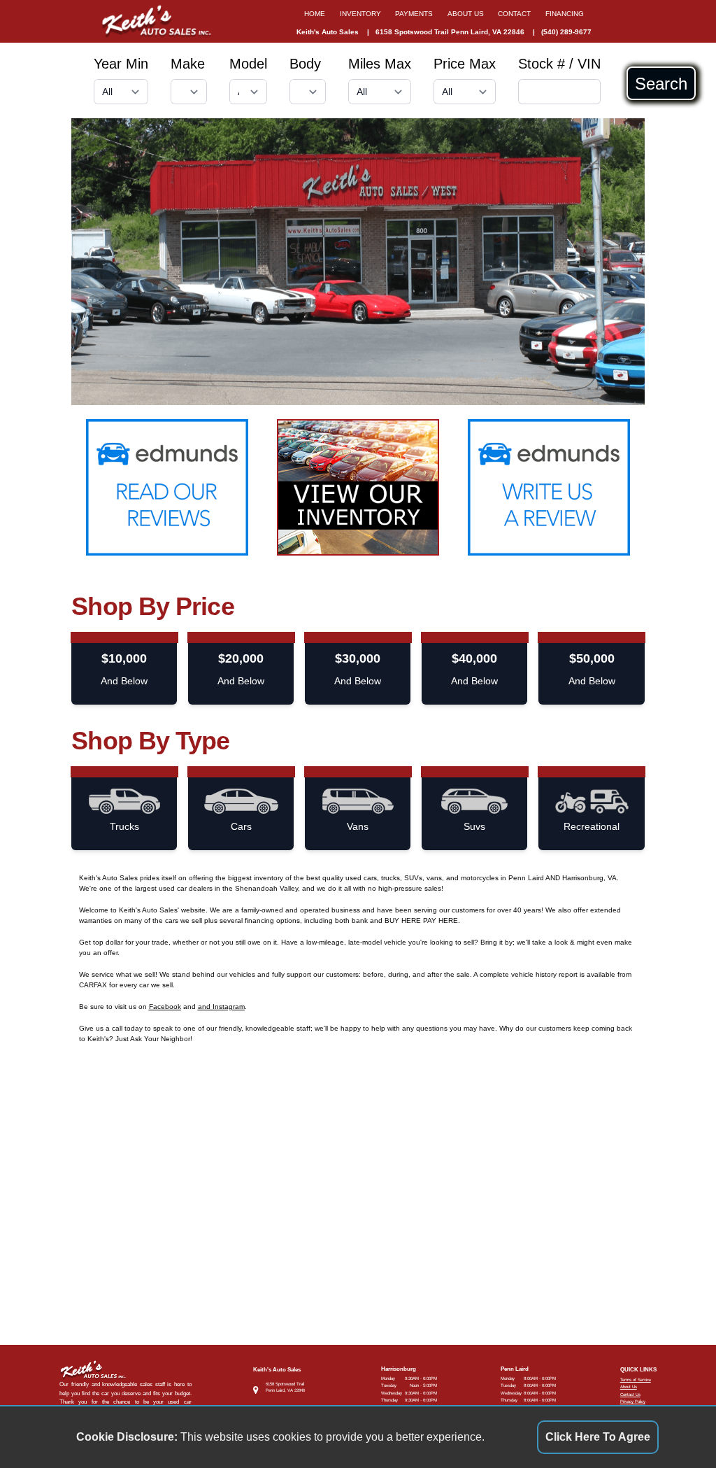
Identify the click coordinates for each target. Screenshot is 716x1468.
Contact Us (630, 1394)
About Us (628, 1386)
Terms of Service (635, 1379)
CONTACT (514, 13)
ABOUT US (466, 13)
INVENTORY (360, 13)
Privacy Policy (632, 1401)
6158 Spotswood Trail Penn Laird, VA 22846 (449, 32)
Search (661, 83)
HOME (314, 13)
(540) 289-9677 (566, 32)
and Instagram (221, 1006)
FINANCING (564, 13)
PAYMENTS (414, 13)
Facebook (165, 1006)
